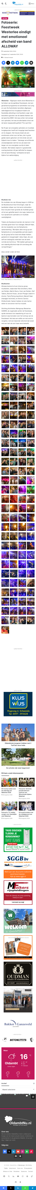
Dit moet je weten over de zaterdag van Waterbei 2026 (8, 790)
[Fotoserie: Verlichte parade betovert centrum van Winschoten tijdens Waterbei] (27, 782)
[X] (8, 63)
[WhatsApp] (22, 63)
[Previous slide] (3, 1040)
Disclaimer (17, 1171)
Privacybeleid (28, 1168)
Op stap (4, 18)
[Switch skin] (6, 4)
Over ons (20, 1168)
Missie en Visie (7, 1171)
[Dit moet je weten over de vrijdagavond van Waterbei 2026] (27, 806)
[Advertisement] (18, 179)
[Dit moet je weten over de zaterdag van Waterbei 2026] (9, 782)
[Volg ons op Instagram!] (33, 1097)
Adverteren (12, 1168)
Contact (30, 1171)
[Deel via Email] (31, 63)
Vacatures (24, 1171)
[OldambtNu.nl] (18, 3)
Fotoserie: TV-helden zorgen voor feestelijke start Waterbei (9, 814)
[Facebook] (3, 63)
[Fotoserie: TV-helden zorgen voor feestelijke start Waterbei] (9, 806)
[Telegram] (27, 63)
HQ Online (29, 1165)
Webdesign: (22, 1165)
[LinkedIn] (13, 63)
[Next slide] (33, 1040)
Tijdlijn (6, 1168)
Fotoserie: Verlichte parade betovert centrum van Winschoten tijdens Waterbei (25, 792)
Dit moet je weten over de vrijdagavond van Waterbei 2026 (26, 814)
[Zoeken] (2, 4)
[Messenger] (17, 63)
